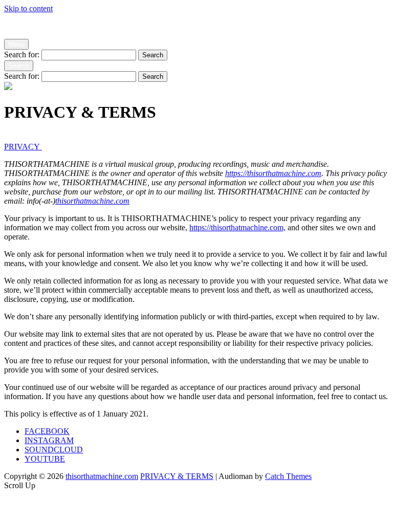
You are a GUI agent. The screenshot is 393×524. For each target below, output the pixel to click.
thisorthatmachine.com (40, 25)
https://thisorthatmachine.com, (237, 227)
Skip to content (28, 8)
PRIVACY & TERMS (176, 476)
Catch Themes (288, 476)
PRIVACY (22, 146)
